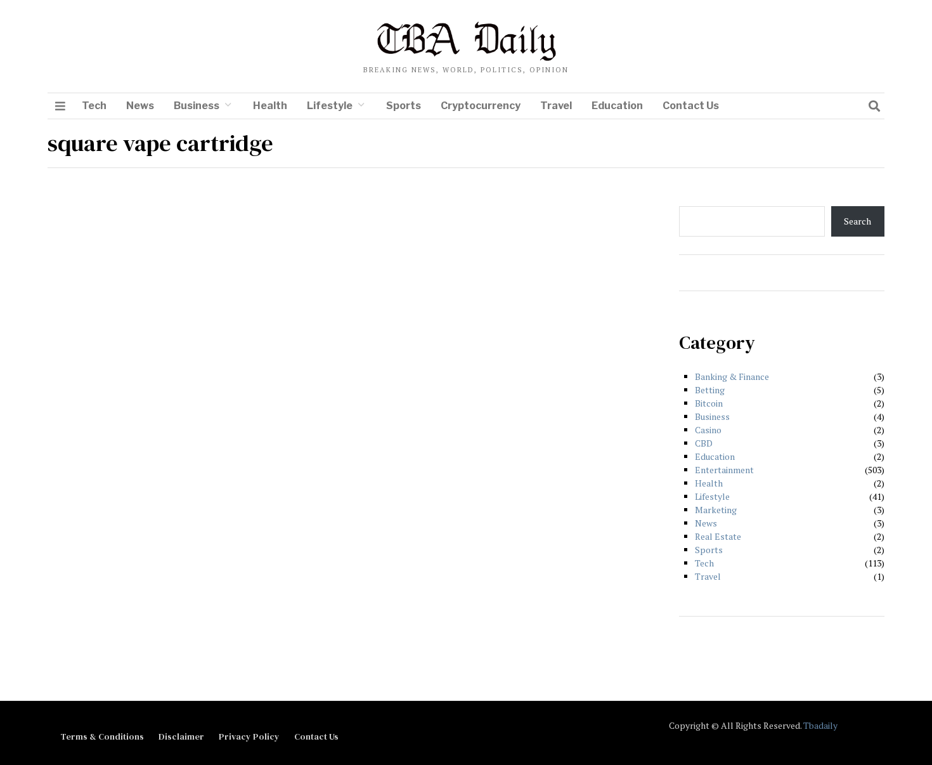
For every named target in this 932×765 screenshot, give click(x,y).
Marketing (716, 510)
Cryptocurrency (481, 106)
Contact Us (691, 106)
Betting (710, 390)
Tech (94, 106)
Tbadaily (820, 725)
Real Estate (718, 536)
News (140, 106)
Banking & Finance (732, 376)
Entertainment (724, 470)
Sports (403, 106)
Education (617, 106)
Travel (556, 106)
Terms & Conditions (102, 736)
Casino (708, 430)
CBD (704, 443)
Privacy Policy (249, 736)
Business (196, 106)
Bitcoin (709, 403)
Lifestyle (330, 106)
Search (857, 221)
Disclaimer (181, 736)
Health (270, 106)
